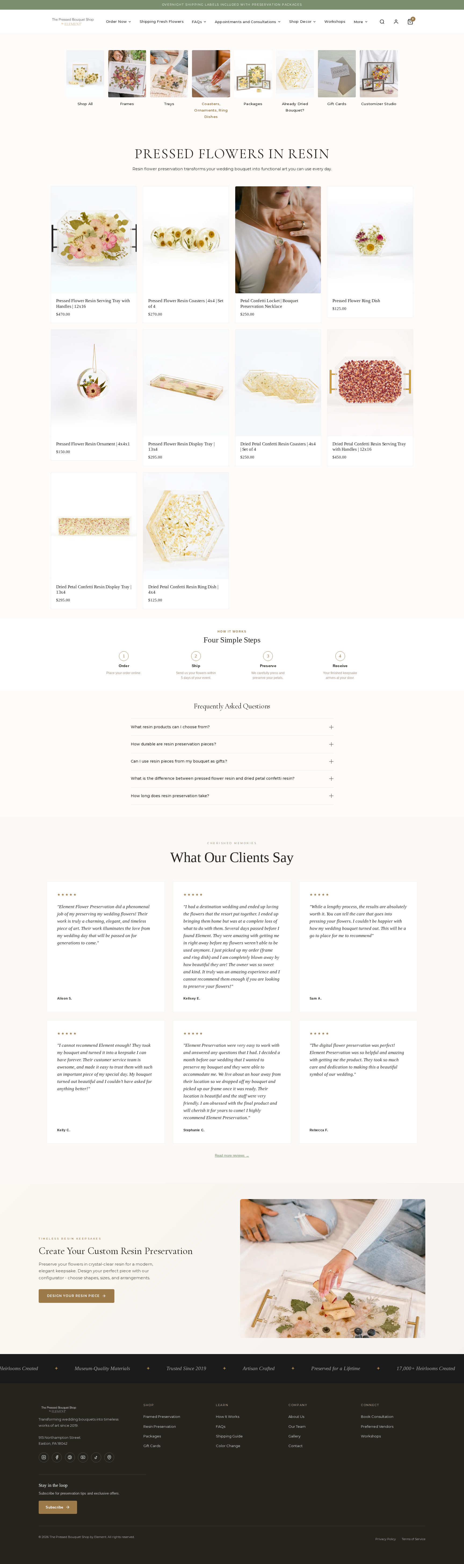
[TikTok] (96, 1457)
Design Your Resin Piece (73, 1296)
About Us (296, 1416)
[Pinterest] (70, 1457)
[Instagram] (44, 1457)
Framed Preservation (161, 1416)
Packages (152, 1436)
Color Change (228, 1446)
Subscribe (54, 1507)
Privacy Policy (385, 1539)
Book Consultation (377, 1416)
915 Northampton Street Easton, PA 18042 (60, 1440)
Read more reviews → (232, 1155)
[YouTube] (83, 1457)
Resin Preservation (159, 1426)
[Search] (382, 22)
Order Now (116, 21)
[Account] (396, 22)
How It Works (227, 1416)
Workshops (334, 21)
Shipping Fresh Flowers (162, 21)
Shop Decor (300, 21)
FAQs (197, 22)
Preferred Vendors (377, 1426)
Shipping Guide (229, 1436)
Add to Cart (93, 317)
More (358, 22)
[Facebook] (57, 1457)
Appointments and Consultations (245, 22)
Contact (295, 1446)
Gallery (294, 1436)
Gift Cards (151, 1446)
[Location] (109, 1457)
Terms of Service (413, 1539)
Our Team (297, 1426)
